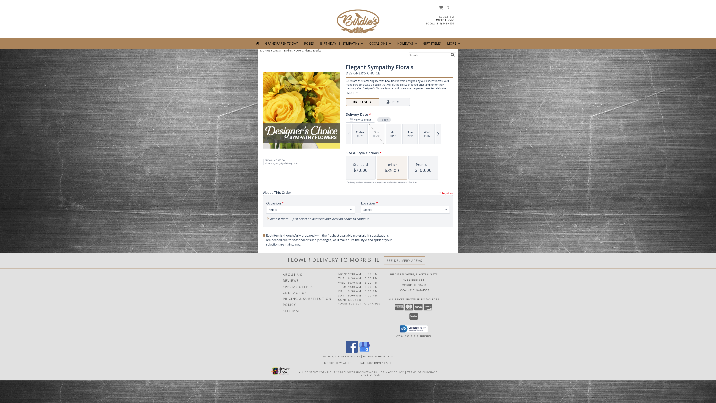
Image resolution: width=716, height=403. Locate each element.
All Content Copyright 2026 (321, 372)
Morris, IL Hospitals (378, 356)
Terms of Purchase (422, 372)
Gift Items (432, 43)
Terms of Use (369, 374)
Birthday (328, 43)
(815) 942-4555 (445, 23)
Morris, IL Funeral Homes (341, 356)
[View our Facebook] (352, 352)
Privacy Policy (392, 372)
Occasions (378, 43)
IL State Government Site (373, 363)
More (451, 43)
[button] (444, 7)
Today (384, 119)
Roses (309, 43)
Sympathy (351, 43)
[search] (453, 55)
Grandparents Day (281, 43)
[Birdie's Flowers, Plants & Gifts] (358, 21)
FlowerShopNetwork (360, 372)
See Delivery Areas (404, 260)
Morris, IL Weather (338, 363)
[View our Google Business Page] (364, 352)
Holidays (405, 43)
